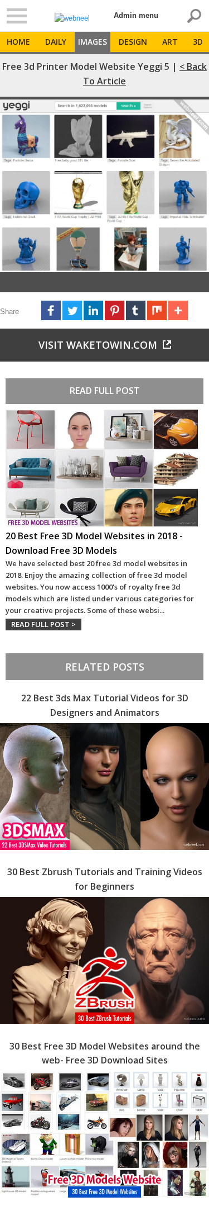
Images (92, 41)
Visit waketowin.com (97, 345)
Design (133, 41)
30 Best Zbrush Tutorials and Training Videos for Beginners (104, 879)
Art (170, 41)
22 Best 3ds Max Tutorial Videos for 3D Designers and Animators (104, 705)
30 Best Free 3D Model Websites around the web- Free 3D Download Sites (104, 1053)
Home (18, 41)
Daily (55, 41)
